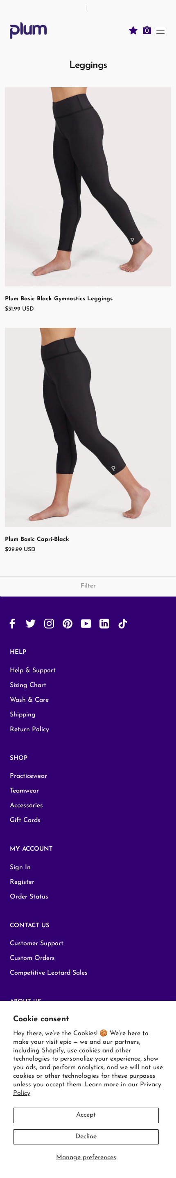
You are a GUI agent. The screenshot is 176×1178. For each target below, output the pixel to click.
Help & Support (33, 670)
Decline (86, 1136)
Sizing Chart (28, 685)
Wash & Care (29, 700)
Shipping (23, 715)
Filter (88, 586)
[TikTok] (123, 623)
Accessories (26, 805)
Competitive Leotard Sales (49, 973)
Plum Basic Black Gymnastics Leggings (59, 299)
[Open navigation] (160, 30)
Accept (86, 1115)
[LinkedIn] (104, 623)
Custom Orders (32, 958)
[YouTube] (86, 623)
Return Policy (29, 729)
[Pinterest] (67, 623)
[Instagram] (49, 623)
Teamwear (24, 791)
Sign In (20, 867)
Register (22, 882)
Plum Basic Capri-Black (37, 539)
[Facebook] (12, 623)
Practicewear (28, 776)
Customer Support (36, 943)
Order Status (29, 897)
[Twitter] (31, 623)
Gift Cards (25, 820)
